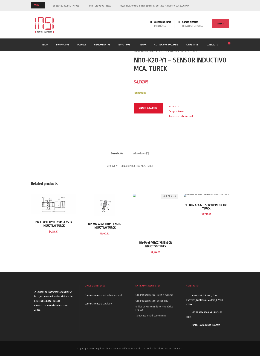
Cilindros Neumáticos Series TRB (151, 300)
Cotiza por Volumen (166, 44)
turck (191, 116)
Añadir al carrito (148, 108)
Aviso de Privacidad (112, 295)
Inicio (45, 44)
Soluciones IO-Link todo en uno (150, 315)
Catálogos (192, 44)
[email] (221, 5)
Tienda (142, 44)
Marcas (81, 44)
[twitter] (228, 5)
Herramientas (102, 44)
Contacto (212, 44)
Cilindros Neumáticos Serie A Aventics (154, 295)
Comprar (220, 23)
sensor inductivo (181, 116)
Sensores (145, 51)
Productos (63, 44)
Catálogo (107, 303)
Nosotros (124, 44)
